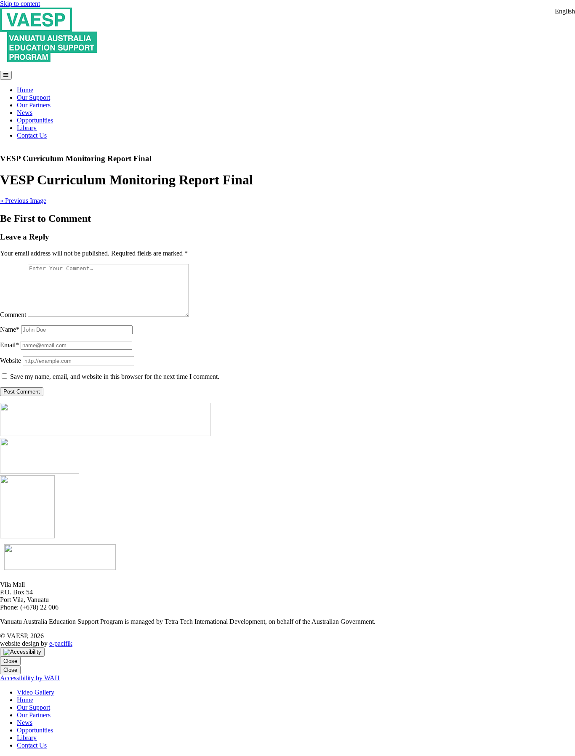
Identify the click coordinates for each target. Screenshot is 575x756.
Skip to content (20, 3)
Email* (9, 345)
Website (10, 360)
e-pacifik (60, 643)
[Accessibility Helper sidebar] (22, 652)
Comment (13, 314)
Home (25, 89)
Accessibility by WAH (30, 677)
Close (10, 661)
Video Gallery (35, 692)
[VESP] (48, 60)
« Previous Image (23, 200)
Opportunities (35, 120)
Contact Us (32, 135)
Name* (9, 329)
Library (27, 127)
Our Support (33, 97)
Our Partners (34, 105)
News (24, 112)
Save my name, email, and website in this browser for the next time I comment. (114, 376)
